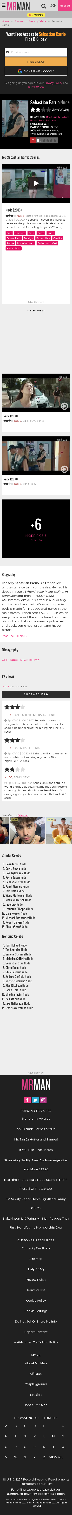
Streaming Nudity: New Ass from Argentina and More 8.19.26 (36, 1165)
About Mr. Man (36, 1363)
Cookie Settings (36, 1311)
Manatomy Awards (36, 1118)
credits (57, 238)
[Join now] (65, 5)
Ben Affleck (15, 999)
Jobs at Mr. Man (36, 1405)
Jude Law (14, 904)
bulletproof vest (47, 243)
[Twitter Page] (35, 1100)
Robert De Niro (17, 922)
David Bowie (16, 868)
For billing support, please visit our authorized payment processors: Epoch (36, 1492)
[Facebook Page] (27, 1100)
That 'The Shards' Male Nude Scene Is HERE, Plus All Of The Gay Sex (36, 1184)
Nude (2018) (14, 210)
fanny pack (13, 238)
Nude (50, 232)
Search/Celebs (37, 21)
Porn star (51, 120)
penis (40, 232)
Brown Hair (37, 120)
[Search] (44, 5)
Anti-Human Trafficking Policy (36, 1342)
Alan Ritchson (17, 985)
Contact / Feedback (36, 1248)
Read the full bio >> (14, 635)
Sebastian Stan (18, 882)
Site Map (36, 1259)
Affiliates (36, 1373)
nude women (25, 243)
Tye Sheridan (16, 949)
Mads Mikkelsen (18, 900)
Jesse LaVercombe (19, 1008)
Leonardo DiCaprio (20, 909)
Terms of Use (36, 86)
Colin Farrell (16, 864)
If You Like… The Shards (36, 1150)
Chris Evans (16, 967)
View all (23, 815)
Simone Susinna (19, 954)
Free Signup (36, 61)
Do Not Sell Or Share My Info (36, 1321)
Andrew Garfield (18, 976)
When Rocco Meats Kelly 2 (20, 659)
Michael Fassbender (20, 918)
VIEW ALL (53, 1457)
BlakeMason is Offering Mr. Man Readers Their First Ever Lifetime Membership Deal (35, 1223)
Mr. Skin (36, 1394)
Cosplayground (36, 1384)
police (10, 243)
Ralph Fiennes (17, 886)
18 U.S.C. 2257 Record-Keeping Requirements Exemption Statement (36, 1482)
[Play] (36, 183)
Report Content (36, 1332)
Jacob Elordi (16, 990)
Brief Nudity (53, 117)
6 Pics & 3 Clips (35, 694)
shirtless (20, 232)
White (65, 117)
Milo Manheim (17, 994)
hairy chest (13, 248)
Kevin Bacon (16, 877)
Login (53, 5)
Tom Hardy (15, 891)
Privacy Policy (53, 82)
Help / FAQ (36, 1269)
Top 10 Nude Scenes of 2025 (36, 1129)
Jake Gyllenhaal (18, 873)
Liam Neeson (16, 913)
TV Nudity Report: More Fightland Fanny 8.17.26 (36, 1203)
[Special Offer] (36, 341)
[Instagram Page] (43, 1100)
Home (5, 21)
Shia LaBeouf (17, 927)
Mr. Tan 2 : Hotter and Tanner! (36, 1139)
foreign (28, 238)
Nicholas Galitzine (19, 958)
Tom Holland (16, 945)
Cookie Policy (36, 1300)
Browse (19, 21)
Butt (9, 232)
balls (31, 232)
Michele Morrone (19, 981)
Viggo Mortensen (19, 895)
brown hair (43, 238)
